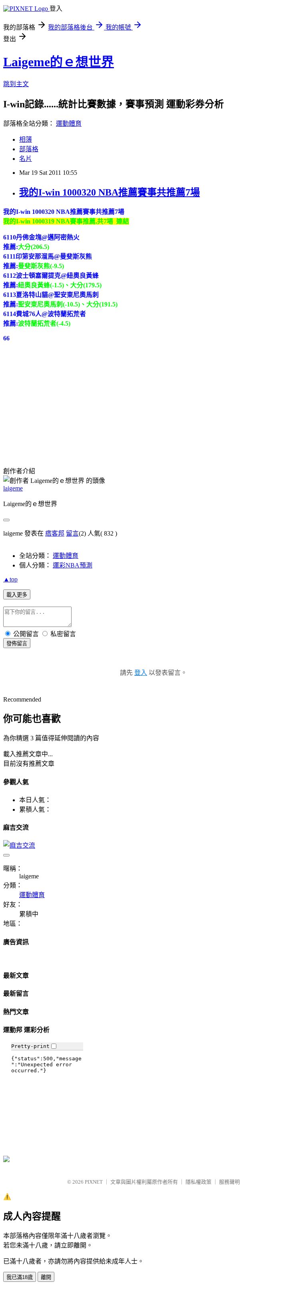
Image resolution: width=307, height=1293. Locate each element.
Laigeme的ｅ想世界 (58, 62)
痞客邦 (54, 533)
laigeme (13, 488)
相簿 (25, 139)
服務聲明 (229, 1182)
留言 (72, 533)
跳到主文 (16, 84)
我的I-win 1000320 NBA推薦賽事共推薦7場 (109, 192)
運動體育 (69, 123)
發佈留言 (16, 643)
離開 (46, 1277)
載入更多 (16, 595)
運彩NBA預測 (72, 565)
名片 (25, 158)
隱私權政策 (198, 1182)
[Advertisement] (63, 392)
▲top (10, 579)
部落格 (28, 149)
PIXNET (94, 1182)
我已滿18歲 (19, 1277)
